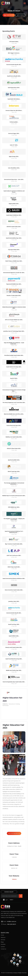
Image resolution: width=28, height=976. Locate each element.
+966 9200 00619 (11, 924)
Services (3, 939)
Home (2, 935)
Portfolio (3, 944)
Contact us (3, 949)
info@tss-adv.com (11, 921)
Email (4, 921)
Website (14, 879)
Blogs (2, 942)
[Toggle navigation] (25, 3)
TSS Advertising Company (11, 972)
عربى (6, 899)
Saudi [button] (11, 899)
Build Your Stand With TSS (14, 833)
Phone (4, 924)
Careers (3, 946)
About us (3, 937)
